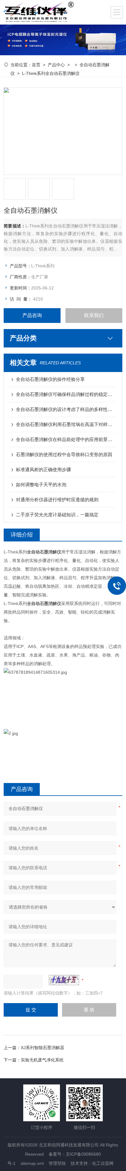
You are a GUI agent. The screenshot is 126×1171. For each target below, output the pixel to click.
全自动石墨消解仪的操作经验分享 (50, 379)
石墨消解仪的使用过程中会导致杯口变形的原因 (64, 454)
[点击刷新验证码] (64, 980)
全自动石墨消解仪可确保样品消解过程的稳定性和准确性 (66, 394)
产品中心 (56, 64)
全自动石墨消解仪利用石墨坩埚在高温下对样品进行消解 (66, 424)
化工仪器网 (102, 1163)
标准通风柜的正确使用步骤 (43, 469)
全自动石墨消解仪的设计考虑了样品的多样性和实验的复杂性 (66, 409)
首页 (36, 64)
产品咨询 (32, 315)
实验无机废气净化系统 (42, 1059)
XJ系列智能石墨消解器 (42, 1047)
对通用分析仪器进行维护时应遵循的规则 (57, 499)
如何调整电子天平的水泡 (41, 484)
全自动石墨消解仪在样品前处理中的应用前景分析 (66, 439)
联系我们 (94, 315)
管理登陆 (57, 1163)
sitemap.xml (32, 1163)
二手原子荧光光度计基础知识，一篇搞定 (57, 514)
